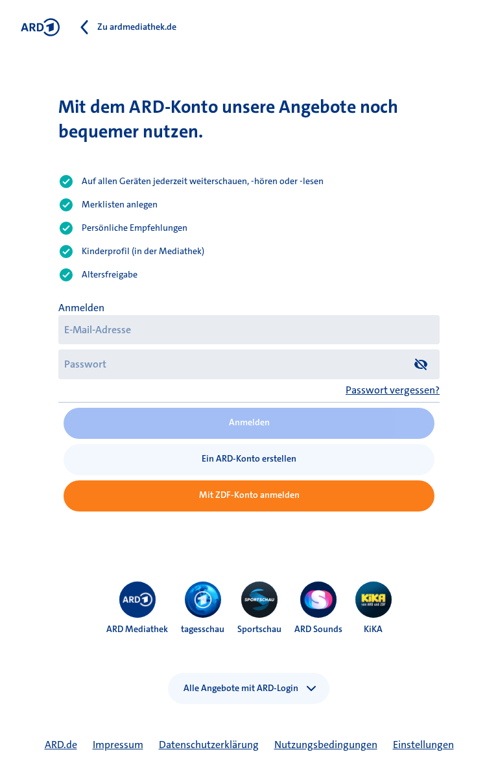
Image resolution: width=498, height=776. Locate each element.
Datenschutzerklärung (209, 744)
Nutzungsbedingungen (325, 744)
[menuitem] (137, 600)
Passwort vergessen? (393, 390)
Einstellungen (423, 744)
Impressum (118, 744)
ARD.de (61, 744)
